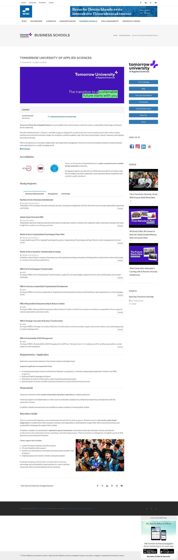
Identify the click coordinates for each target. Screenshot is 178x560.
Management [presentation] (53, 194)
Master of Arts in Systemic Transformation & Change (40, 252)
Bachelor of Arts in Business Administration (36, 200)
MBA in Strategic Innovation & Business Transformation (41, 321)
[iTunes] (150, 551)
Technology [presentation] (65, 194)
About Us (143, 115)
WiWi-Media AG (41, 508)
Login (51, 3)
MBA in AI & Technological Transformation (36, 269)
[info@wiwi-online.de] (155, 2)
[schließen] (21, 555)
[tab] (35, 193)
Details (120, 209)
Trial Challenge (143, 82)
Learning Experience (143, 109)
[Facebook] (140, 2)
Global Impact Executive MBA (31, 217)
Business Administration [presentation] (35, 194)
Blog (143, 89)
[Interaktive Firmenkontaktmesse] (113, 11)
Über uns (32, 3)
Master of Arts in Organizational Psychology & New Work (42, 234)
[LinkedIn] (145, 2)
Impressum (71, 508)
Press (143, 122)
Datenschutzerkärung (84, 508)
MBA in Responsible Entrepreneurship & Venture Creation (42, 304)
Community (143, 102)
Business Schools (124, 35)
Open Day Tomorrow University (141, 297)
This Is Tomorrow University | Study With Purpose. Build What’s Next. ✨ (143, 197)
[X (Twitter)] (150, 2)
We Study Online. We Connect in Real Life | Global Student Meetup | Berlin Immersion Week (143, 234)
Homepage (26, 149)
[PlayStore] (167, 551)
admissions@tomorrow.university (63, 117)
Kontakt (42, 3)
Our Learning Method (143, 95)
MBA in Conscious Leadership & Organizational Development (44, 286)
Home (23, 3)
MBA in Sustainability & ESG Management (36, 338)
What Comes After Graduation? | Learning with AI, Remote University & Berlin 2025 (143, 271)
